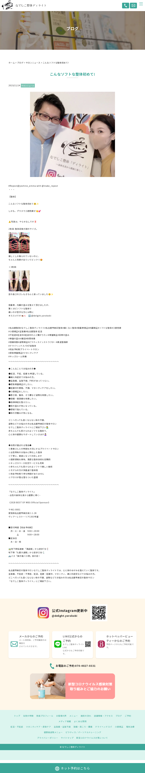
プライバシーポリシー (47, 737)
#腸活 (23, 338)
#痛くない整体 (69, 327)
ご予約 (128, 715)
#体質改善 (30, 338)
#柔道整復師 (62, 342)
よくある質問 (80, 721)
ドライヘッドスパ (103, 726)
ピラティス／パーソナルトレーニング (83, 732)
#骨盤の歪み (14, 338)
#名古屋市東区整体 (53, 327)
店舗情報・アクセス (103, 715)
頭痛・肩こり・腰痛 (82, 726)
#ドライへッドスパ (17, 345)
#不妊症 (12, 335)
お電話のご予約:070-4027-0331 (76, 665)
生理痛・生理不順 (62, 726)
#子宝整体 (31, 345)
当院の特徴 (28, 715)
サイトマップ (67, 737)
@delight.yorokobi (41, 315)
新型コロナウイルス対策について (92, 737)
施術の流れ (86, 715)
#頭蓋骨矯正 (82, 327)
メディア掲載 (64, 721)
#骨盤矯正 (53, 335)
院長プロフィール (44, 715)
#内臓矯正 (93, 327)
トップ (17, 715)
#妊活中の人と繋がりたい (36, 335)
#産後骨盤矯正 (15, 352)
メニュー (73, 715)
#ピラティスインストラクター (42, 342)
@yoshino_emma (26, 185)
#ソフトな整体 (105, 327)
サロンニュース (28, 85)
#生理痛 (22, 331)
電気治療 (130, 726)
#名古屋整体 (14, 327)
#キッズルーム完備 (17, 356)
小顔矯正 (119, 726)
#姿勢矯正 (23, 342)
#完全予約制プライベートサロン (23, 349)
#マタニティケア (30, 352)
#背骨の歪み (63, 335)
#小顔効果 (116, 327)
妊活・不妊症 (16, 726)
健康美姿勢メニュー (53, 732)
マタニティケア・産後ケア (38, 726)
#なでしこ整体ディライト (32, 327)
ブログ (119, 715)
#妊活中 (20, 335)
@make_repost (50, 185)
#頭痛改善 (13, 342)
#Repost (12, 185)
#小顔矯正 (13, 331)
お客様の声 (61, 715)
